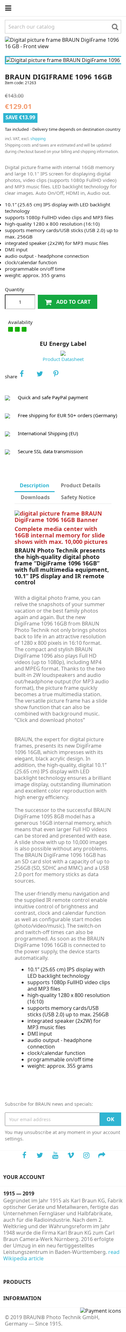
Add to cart (72, 301)
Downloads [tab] (35, 497)
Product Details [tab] (80, 485)
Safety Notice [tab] (78, 497)
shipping (38, 138)
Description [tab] (34, 485)
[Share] (26, 376)
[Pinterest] (59, 376)
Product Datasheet (63, 359)
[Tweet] (43, 376)
